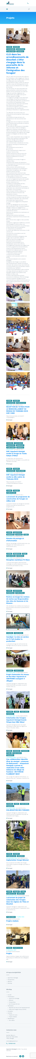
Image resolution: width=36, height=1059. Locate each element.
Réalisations (20, 51)
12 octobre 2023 (10, 808)
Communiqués (10, 49)
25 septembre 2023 (11, 858)
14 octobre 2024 (10, 716)
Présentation (25, 750)
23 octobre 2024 (11, 672)
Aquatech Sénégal (11, 1049)
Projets (26, 534)
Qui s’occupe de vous (14, 1004)
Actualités (16, 46)
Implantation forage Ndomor (17, 860)
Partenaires (19, 534)
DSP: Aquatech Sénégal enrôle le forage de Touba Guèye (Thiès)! (16, 454)
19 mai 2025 (9, 494)
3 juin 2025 (9, 405)
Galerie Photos (20, 49)
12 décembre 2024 (11, 635)
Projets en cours (21, 402)
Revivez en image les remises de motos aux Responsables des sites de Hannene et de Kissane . (17, 600)
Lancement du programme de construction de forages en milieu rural (18, 499)
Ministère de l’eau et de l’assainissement (19, 1007)
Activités (9, 46)
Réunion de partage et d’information (15, 540)
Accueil (9, 994)
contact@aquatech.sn (12, 1041)
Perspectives (11, 979)
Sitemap (10, 983)
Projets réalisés (11, 51)
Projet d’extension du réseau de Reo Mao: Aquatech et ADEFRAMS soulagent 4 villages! (17, 678)
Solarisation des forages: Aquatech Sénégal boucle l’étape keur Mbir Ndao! (16, 720)
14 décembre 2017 (11, 950)
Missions (10, 981)
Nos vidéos (11, 1020)
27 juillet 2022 (20, 916)
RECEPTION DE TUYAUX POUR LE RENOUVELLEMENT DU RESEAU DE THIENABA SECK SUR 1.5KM (17, 410)
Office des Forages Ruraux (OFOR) (17, 1009)
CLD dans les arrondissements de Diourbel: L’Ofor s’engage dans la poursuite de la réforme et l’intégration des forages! (17, 63)
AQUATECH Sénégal (13, 977)
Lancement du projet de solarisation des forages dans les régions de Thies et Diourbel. (17, 901)
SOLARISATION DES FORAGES (17, 810)
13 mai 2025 (9, 595)
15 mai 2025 (9, 558)
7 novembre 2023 (11, 757)
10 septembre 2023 (11, 895)
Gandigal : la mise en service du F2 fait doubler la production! (17, 639)
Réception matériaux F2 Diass (18, 560)
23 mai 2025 (9, 473)
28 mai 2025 (9, 449)
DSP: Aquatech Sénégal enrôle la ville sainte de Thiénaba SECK (15, 477)
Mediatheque (20, 445)
